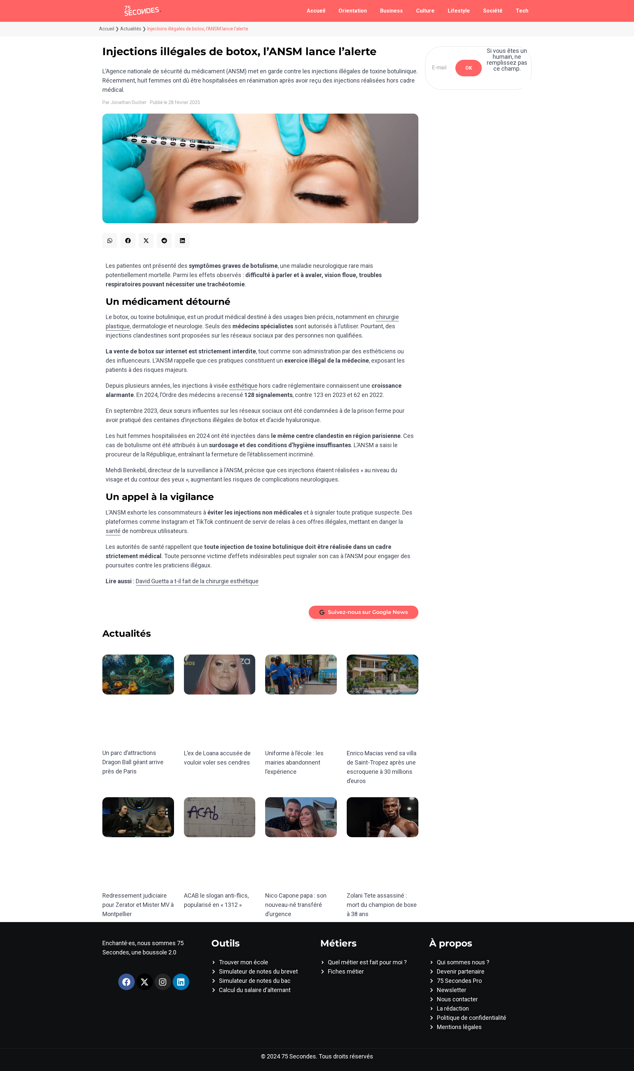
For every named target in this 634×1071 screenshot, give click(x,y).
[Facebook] (126, 982)
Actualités (130, 28)
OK (468, 68)
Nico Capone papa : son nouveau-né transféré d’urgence (296, 904)
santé (113, 530)
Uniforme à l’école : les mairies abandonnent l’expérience (294, 762)
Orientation (352, 11)
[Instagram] (163, 982)
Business (391, 11)
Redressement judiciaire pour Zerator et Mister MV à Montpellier (138, 904)
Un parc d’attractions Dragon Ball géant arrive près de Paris (132, 762)
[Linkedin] (181, 982)
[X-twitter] (144, 982)
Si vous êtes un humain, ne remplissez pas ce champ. (507, 60)
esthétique (243, 385)
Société (493, 11)
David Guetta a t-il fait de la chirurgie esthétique (197, 581)
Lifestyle (459, 11)
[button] (109, 240)
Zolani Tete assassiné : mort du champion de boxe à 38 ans (382, 904)
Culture (425, 11)
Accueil (316, 11)
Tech (522, 11)
